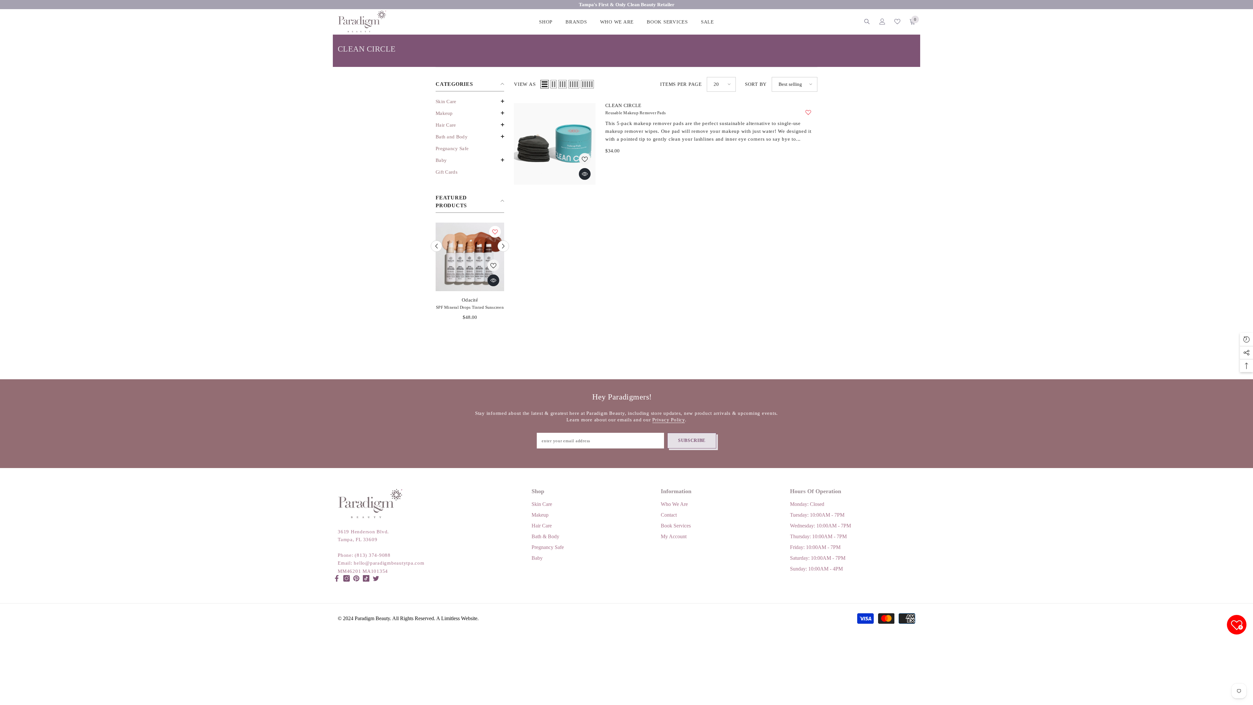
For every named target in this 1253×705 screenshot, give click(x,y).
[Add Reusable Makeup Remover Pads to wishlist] (808, 112)
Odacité (470, 300)
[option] (470, 274)
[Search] (867, 21)
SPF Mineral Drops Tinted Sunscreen (470, 307)
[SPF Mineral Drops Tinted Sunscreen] (470, 257)
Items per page (681, 84)
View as (524, 84)
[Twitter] (376, 578)
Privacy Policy (668, 419)
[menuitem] (470, 101)
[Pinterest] (356, 578)
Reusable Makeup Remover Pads (635, 112)
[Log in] (882, 21)
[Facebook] (336, 578)
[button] (470, 101)
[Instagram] (346, 578)
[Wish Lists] (897, 21)
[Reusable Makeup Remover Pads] (555, 144)
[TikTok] (366, 578)
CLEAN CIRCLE (623, 105)
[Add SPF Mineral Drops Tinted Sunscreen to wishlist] (495, 232)
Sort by (756, 84)
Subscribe (691, 440)
